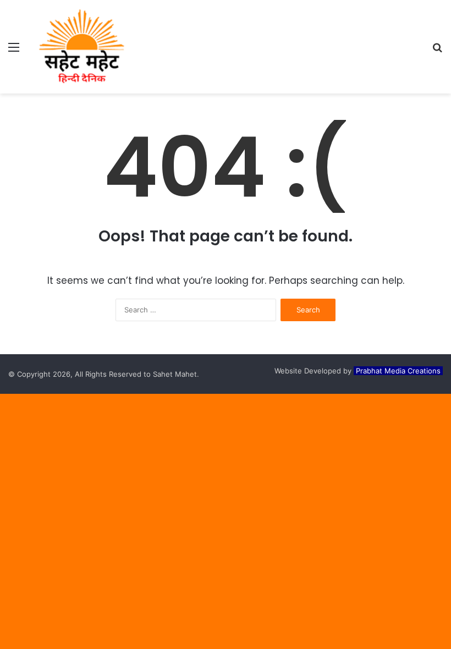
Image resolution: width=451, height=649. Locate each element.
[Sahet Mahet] (81, 47)
